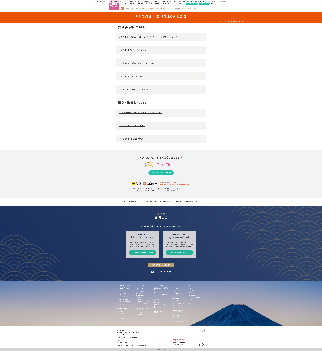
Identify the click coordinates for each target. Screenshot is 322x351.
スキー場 (121, 313)
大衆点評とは (134, 9)
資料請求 (191, 288)
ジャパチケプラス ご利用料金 (125, 304)
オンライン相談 (192, 285)
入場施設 (120, 311)
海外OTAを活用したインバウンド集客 (124, 293)
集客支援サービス (165, 9)
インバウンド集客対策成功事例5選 (178, 314)
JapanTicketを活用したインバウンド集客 (179, 310)
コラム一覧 (175, 301)
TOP (127, 9)
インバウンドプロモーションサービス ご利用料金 (143, 315)
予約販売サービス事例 (160, 304)
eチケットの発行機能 (123, 297)
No (225, 2)
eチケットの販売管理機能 (124, 301)
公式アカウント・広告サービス (149, 9)
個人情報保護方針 (193, 295)
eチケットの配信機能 (123, 299)
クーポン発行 (140, 312)
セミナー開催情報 (177, 293)
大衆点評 (139, 293)
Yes (222, 2)
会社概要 (182, 345)
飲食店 (120, 316)
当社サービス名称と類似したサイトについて (195, 298)
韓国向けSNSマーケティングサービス (143, 309)
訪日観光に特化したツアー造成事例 (178, 318)
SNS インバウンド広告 (142, 303)
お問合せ (191, 290)
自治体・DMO (121, 321)
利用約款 (191, 293)
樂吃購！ (139, 299)
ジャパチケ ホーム (220, 21)
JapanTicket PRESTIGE (161, 294)
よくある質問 (176, 9)
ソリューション (140, 288)
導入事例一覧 (158, 302)
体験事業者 (121, 318)
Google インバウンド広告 (143, 301)
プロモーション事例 (159, 307)
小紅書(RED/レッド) (141, 295)
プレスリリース (176, 291)
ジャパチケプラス (122, 290)
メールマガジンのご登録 (178, 321)
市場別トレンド (176, 305)
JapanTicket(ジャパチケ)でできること (162, 312)
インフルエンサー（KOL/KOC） (143, 306)
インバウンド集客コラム (178, 303)
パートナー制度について (189, 9)
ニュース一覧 (176, 288)
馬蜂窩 (138, 297)
